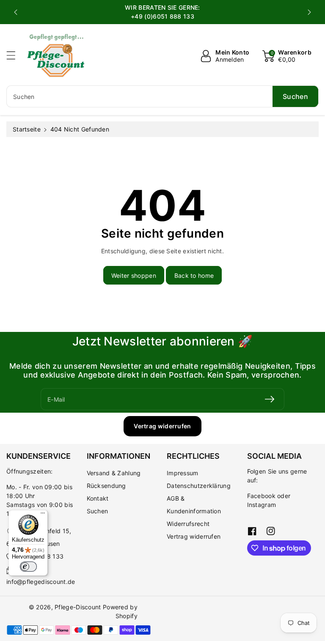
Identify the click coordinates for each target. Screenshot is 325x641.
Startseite (27, 129)
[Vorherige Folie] (15, 12)
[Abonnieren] (269, 399)
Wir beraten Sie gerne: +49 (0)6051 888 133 (162, 12)
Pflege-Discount (78, 607)
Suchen (97, 511)
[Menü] (43, 515)
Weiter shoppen (133, 275)
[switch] (28, 567)
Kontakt (98, 498)
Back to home (194, 275)
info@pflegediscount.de (40, 581)
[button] (14, 55)
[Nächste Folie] (309, 12)
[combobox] (162, 96)
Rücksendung (106, 485)
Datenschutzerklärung (199, 485)
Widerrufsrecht (188, 523)
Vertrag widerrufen (162, 426)
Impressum (182, 473)
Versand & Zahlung (114, 473)
